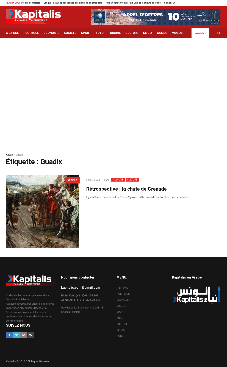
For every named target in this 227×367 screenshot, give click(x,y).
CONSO (121, 336)
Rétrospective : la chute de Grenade (126, 189)
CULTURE (132, 180)
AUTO (120, 318)
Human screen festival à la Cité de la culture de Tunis (127, 2)
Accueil (9, 155)
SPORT (121, 312)
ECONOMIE (123, 300)
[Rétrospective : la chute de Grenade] (42, 211)
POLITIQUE (123, 294)
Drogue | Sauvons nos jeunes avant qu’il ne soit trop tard (67, 2)
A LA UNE (118, 180)
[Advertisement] (113, 64)
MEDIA (121, 330)
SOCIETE (122, 306)
